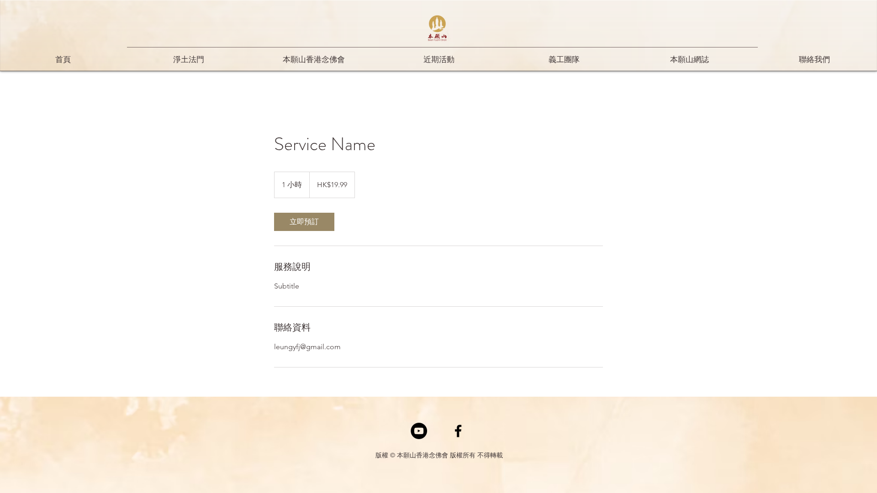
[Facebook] (458, 431)
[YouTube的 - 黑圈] (419, 431)
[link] (304, 222)
